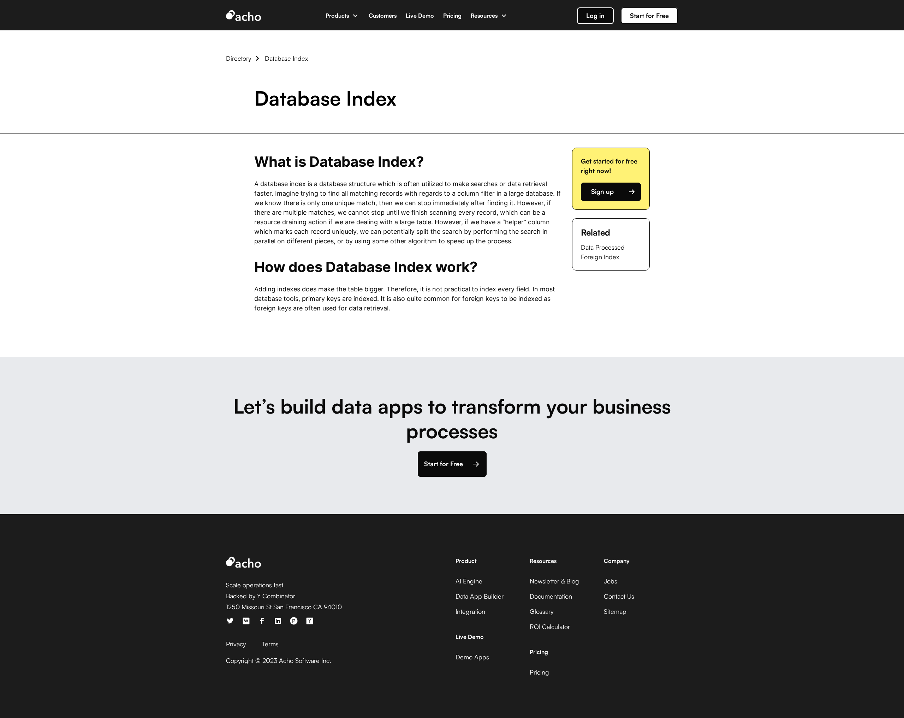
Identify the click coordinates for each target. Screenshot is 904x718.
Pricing (452, 15)
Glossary (541, 611)
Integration (470, 611)
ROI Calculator (550, 626)
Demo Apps (472, 657)
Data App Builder (480, 596)
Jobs (610, 581)
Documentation (551, 596)
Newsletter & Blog (554, 581)
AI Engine (469, 581)
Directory (238, 58)
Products (337, 15)
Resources (484, 15)
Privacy (236, 644)
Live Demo (420, 15)
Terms (270, 644)
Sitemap (615, 611)
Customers (383, 15)
